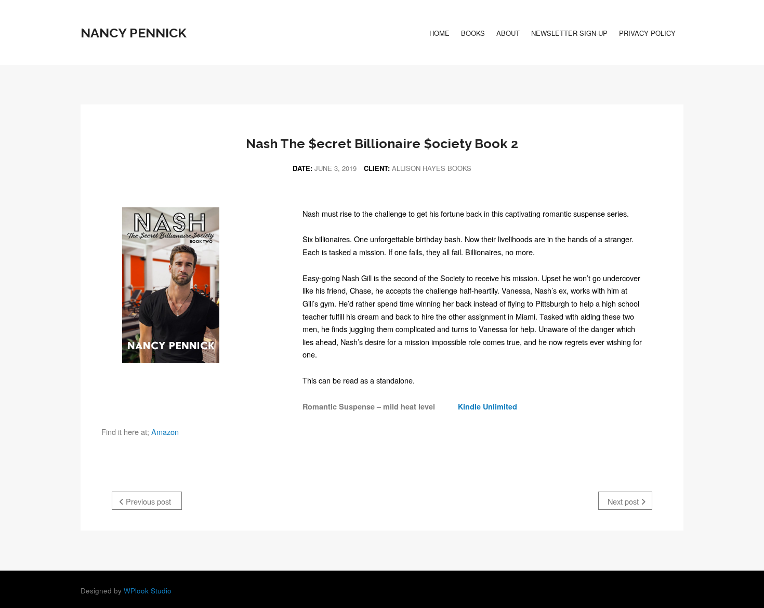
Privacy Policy (647, 33)
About (508, 33)
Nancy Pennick (134, 33)
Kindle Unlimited (485, 406)
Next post (624, 501)
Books (473, 33)
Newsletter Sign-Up (569, 33)
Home (439, 33)
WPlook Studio (148, 591)
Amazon (165, 431)
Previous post (147, 501)
